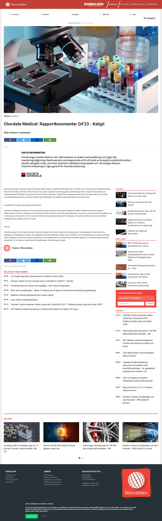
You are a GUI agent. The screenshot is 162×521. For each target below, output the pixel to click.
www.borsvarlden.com (90, 485)
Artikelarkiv (10, 482)
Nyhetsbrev (113, 4)
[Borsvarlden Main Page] (16, 4)
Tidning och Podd (137, 4)
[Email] (50, 140)
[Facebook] (10, 140)
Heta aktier (124, 4)
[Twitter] (23, 140)
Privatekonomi (152, 4)
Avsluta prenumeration (52, 484)
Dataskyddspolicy (50, 477)
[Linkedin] (36, 140)
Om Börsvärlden (12, 480)
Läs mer (44, 516)
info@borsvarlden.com (90, 483)
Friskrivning (48, 475)
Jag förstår (31, 516)
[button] (79, 458)
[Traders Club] (94, 4)
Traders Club (10, 475)
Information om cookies (53, 480)
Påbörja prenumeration (52, 482)
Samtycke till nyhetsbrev (130, 298)
